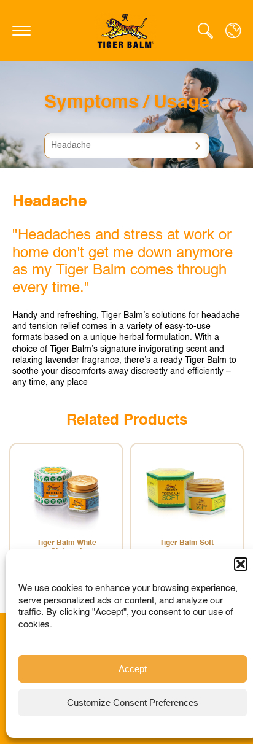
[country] (233, 30)
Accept (133, 669)
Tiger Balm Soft (187, 543)
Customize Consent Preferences (132, 702)
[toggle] (21, 31)
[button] (241, 564)
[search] (205, 31)
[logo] (126, 30)
